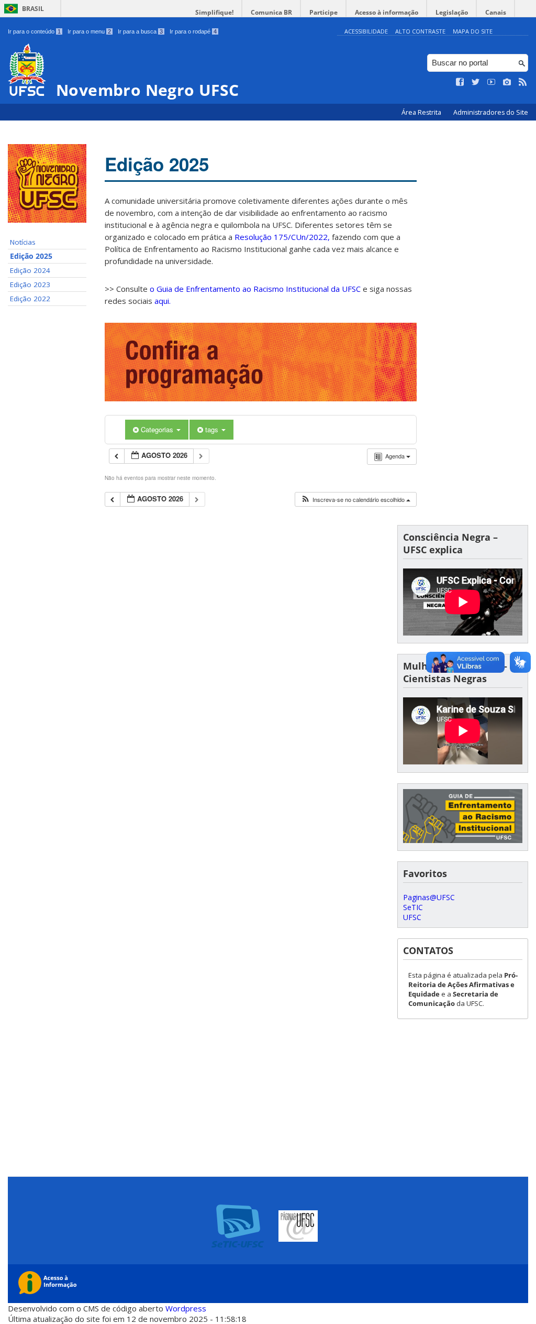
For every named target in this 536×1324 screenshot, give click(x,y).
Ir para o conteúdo (34, 31)
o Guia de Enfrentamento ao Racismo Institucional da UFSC (255, 288)
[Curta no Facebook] (460, 82)
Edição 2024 (30, 270)
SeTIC (413, 907)
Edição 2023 (30, 284)
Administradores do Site (490, 112)
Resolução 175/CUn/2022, (281, 237)
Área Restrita (422, 112)
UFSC (412, 917)
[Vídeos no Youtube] (491, 82)
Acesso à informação (386, 12)
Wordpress (185, 1308)
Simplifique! (214, 12)
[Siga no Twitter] (476, 82)
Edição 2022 (30, 298)
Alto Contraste (420, 31)
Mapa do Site (473, 31)
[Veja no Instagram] (507, 82)
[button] (355, 500)
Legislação (452, 12)
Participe (323, 12)
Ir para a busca (140, 31)
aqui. (162, 301)
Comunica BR (271, 12)
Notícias (23, 242)
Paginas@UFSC (429, 897)
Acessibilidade (366, 31)
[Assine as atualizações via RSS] (523, 82)
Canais (495, 12)
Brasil (33, 8)
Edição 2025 (31, 256)
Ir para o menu (89, 31)
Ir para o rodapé (193, 31)
